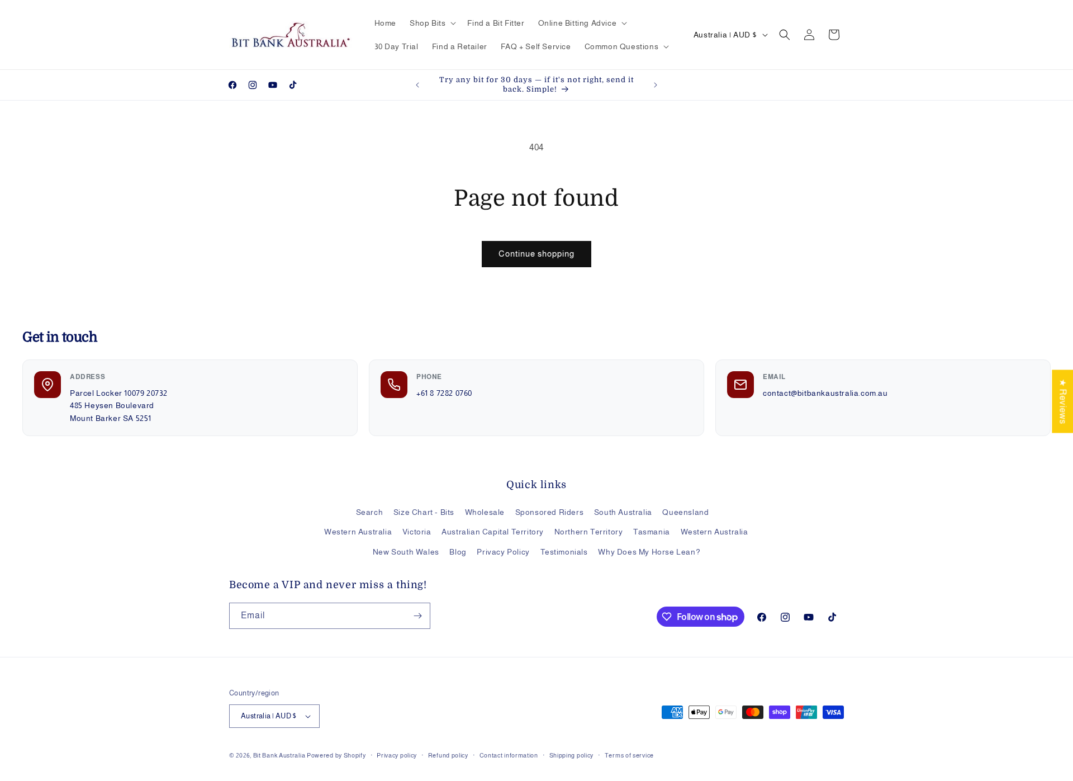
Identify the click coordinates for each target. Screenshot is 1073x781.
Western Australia (358, 531)
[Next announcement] (655, 85)
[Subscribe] (417, 616)
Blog (457, 551)
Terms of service (629, 755)
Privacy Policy (503, 551)
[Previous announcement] (417, 85)
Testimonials (564, 551)
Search (369, 512)
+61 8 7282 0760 (444, 393)
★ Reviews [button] (1062, 401)
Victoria (416, 531)
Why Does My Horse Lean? (649, 551)
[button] (431, 23)
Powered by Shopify (336, 755)
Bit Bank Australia (279, 755)
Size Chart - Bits (423, 512)
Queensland (685, 512)
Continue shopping (536, 253)
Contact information (508, 755)
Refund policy (448, 755)
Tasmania (651, 531)
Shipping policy (571, 755)
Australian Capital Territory (492, 531)
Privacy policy (397, 755)
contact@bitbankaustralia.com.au (825, 393)
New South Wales (406, 551)
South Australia (623, 512)
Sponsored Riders (549, 512)
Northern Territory (588, 531)
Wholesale (485, 512)
